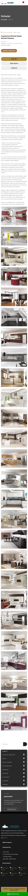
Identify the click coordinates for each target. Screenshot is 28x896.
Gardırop (13, 758)
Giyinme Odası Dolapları (13, 765)
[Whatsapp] (19, 885)
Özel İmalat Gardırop (7, 856)
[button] (3, 32)
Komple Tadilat (13, 780)
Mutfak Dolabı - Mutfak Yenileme (14, 43)
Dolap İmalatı (13, 784)
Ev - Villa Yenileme (13, 777)
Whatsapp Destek (11, 809)
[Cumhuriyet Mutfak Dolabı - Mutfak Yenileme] (14, 32)
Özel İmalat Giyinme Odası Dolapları (10, 854)
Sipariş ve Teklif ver (9, 50)
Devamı (5, 837)
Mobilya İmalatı (13, 769)
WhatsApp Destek (14, 894)
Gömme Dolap (13, 773)
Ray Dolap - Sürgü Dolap (13, 762)
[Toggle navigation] (26, 2)
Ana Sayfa (4, 19)
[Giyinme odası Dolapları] (5, 869)
